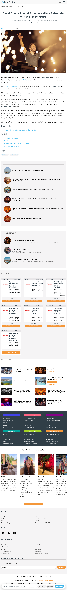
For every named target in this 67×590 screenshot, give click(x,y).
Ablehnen (50, 586)
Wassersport (27, 437)
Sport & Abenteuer (29, 439)
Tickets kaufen (11, 301)
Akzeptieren (59, 586)
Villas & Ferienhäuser (7, 547)
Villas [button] (54, 415)
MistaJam (40, 287)
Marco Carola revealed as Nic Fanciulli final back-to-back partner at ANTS (22, 391)
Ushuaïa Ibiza (8, 141)
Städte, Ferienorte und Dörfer (53, 434)
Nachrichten (38, 551)
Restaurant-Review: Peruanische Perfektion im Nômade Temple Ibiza (32, 189)
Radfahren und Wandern (30, 443)
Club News (5, 154)
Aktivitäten (38, 549)
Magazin (11, 6)
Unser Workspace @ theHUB (42, 523)
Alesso (33, 290)
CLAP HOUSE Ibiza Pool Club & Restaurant (24, 259)
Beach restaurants (8, 443)
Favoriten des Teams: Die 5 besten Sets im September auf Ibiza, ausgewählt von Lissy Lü (37, 209)
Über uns (3, 518)
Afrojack (11, 345)
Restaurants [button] (11, 431)
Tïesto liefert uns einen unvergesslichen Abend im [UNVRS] (55, 402)
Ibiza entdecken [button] (54, 431)
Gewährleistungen (6, 523)
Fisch (4, 437)
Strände (48, 437)
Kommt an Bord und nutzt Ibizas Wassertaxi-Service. (27, 170)
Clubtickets (6, 423)
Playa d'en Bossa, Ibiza (11, 146)
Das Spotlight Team (6, 516)
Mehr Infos (51, 372)
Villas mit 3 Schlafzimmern (53, 420)
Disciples (11, 292)
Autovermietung (50, 439)
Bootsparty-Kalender (8, 420)
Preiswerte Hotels (29, 427)
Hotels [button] (33, 415)
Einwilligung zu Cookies (41, 518)
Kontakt (37, 520)
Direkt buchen (52, 382)
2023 (17, 6)
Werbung (3, 520)
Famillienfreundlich (29, 434)
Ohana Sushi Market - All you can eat (23, 240)
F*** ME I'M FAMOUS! (11, 86)
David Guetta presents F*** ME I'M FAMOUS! (23, 370)
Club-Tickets (14, 154)
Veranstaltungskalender (52, 441)
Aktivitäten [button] (32, 431)
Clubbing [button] (11, 415)
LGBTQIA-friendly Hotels (30, 418)
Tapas (4, 441)
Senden (61, 567)
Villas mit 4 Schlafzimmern (53, 423)
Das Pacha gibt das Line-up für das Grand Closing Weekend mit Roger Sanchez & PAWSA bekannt (36, 180)
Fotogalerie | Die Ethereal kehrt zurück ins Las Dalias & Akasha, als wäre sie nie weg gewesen (22, 402)
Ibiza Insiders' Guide (8, 427)
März (21, 6)
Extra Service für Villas (51, 427)
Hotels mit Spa (28, 425)
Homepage (4, 6)
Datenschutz (38, 516)
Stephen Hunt (5, 28)
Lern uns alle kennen (33, 504)
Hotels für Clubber (29, 420)
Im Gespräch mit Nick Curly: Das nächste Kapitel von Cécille (24, 130)
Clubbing (37, 544)
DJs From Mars (61, 291)
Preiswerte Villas (50, 418)
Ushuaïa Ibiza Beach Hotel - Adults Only (17, 144)
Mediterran (6, 434)
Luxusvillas (48, 425)
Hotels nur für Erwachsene (31, 423)
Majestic (17, 289)
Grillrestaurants (7, 439)
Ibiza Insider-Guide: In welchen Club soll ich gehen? (27, 218)
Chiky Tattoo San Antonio (19, 249)
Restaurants (38, 547)
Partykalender (6, 418)
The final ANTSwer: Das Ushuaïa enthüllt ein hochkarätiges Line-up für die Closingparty (34, 199)
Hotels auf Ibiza (5, 544)
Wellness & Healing (29, 441)
